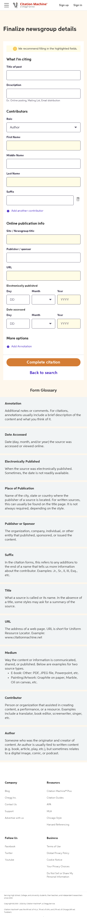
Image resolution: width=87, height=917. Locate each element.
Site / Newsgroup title (20, 231)
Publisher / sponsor (18, 249)
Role (9, 119)
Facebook (10, 846)
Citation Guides (55, 798)
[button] (43, 127)
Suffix (10, 191)
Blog (7, 791)
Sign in (77, 5)
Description (13, 85)
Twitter (9, 853)
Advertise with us (14, 818)
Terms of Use (54, 846)
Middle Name (15, 155)
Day (9, 291)
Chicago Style (54, 818)
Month (36, 291)
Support (9, 811)
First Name (13, 137)
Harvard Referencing (58, 825)
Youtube (9, 860)
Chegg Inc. (11, 798)
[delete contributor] (78, 199)
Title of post (14, 67)
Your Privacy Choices (58, 866)
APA (49, 804)
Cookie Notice (54, 860)
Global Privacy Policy (58, 853)
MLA (49, 811)
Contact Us (11, 804)
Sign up (64, 5)
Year (60, 291)
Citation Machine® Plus (59, 791)
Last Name (13, 173)
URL (9, 267)
